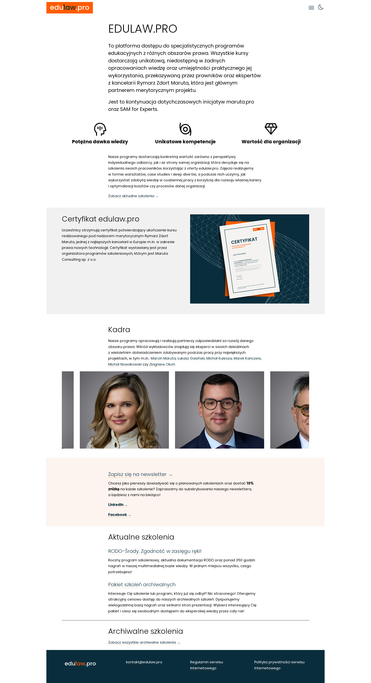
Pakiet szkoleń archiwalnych (142, 584)
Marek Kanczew (247, 358)
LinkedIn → (118, 504)
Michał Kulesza (219, 358)
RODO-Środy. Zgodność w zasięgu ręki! (155, 551)
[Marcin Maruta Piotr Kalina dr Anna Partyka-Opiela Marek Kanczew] (185, 410)
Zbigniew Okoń (162, 364)
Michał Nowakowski (125, 364)
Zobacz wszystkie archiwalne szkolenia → (144, 642)
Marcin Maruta (163, 358)
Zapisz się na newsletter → (140, 474)
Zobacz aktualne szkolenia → (133, 195)
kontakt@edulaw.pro (144, 662)
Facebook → (120, 514)
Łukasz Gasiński (191, 358)
